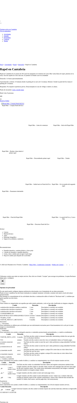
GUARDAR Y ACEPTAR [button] (8, 392)
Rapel (15, 64)
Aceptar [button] (67, 276)
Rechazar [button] (73, 276)
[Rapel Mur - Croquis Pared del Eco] (12, 103)
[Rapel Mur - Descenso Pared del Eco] (38, 222)
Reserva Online (4, 101)
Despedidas (7, 37)
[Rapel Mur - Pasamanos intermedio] (12, 189)
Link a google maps (18, 90)
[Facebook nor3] (5, 21)
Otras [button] (1, 300)
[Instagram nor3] (16, 21)
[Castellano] (14, 9)
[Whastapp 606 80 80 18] (39, 21)
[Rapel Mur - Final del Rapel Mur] (13, 215)
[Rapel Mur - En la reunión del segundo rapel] (64, 182)
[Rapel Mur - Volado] (63, 156)
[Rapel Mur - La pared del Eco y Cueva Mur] (64, 215)
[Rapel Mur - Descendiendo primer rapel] (38, 156)
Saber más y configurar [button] (7, 278)
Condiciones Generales (44, 264)
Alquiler (6, 36)
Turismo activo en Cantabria (8, 30)
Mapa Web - (33, 264)
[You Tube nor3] (71, 264)
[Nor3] (3, 27)
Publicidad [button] (3, 328)
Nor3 (1, 64)
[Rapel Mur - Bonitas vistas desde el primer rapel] (13, 149)
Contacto (6, 39)
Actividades (7, 34)
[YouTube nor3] (28, 21)
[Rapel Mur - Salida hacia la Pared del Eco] (38, 182)
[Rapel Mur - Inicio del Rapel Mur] (64, 123)
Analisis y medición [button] (6, 357)
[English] (4, 9)
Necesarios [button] (3, 321)
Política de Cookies (57, 264)
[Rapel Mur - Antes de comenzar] (38, 123)
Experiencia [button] (3, 381)
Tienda (6, 41)
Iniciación (21, 64)
